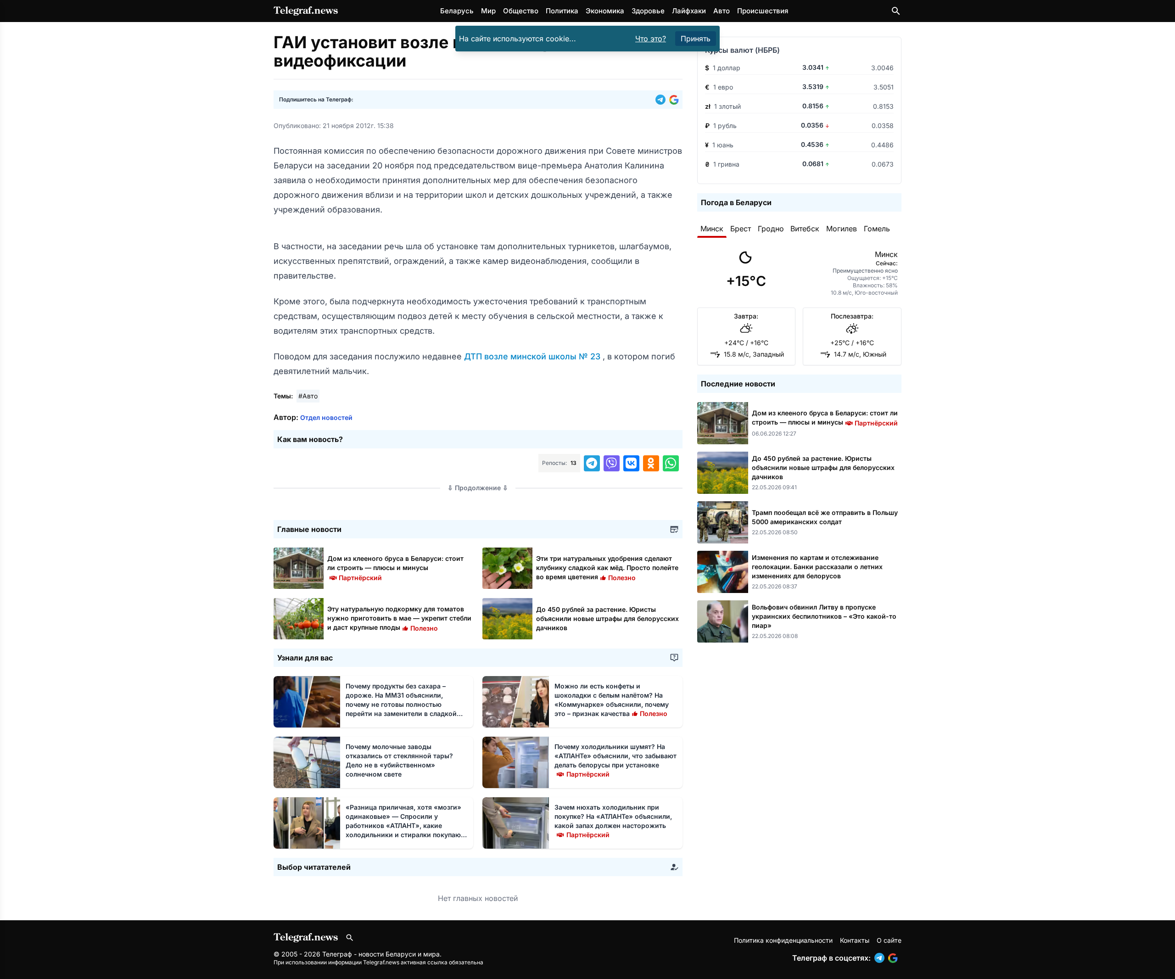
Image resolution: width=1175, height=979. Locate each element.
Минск (711, 228)
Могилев (841, 228)
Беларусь (457, 10)
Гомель (877, 228)
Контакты (854, 940)
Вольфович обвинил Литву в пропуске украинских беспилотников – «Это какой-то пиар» (824, 616)
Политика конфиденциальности (783, 940)
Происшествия (762, 10)
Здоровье (648, 10)
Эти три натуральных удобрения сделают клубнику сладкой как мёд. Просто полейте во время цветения (607, 567)
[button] (662, 100)
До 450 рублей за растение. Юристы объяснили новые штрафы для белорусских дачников (607, 618)
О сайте (889, 940)
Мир (488, 10)
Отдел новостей (326, 417)
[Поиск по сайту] (895, 11)
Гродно (771, 228)
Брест (740, 228)
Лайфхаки (689, 10)
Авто (721, 10)
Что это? (650, 38)
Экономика (605, 10)
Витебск (804, 228)
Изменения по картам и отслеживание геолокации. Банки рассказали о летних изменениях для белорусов (817, 567)
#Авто (308, 396)
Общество (520, 10)
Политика (562, 10)
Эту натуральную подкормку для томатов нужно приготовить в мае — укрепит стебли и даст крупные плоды (399, 618)
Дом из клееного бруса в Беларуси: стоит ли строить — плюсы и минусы (395, 567)
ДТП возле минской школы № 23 (533, 356)
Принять (696, 38)
